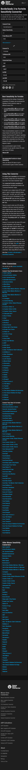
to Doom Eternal (6, 325)
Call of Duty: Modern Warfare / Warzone (12, 565)
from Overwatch (6, 496)
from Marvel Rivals (7, 494)
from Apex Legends (7, 404)
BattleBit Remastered (8, 554)
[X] (10, 88)
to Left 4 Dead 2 (6, 359)
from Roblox (5, 510)
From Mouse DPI (7, 36)
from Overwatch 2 (7, 499)
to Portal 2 (5, 372)
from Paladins (6, 501)
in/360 (4, 72)
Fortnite (4, 608)
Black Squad (5, 560)
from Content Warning (8, 436)
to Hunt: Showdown (7, 354)
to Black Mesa (6, 284)
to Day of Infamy (6, 316)
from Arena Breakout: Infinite (10, 407)
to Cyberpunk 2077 (7, 313)
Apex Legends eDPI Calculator (8, 728)
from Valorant (6, 530)
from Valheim (5, 528)
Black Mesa (5, 558)
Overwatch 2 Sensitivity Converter (6, 714)
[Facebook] (7, 88)
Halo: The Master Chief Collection (11, 621)
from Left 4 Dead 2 (7, 492)
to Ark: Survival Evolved (8, 277)
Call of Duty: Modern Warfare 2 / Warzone (13, 567)
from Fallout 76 (6, 467)
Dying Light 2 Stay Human (9, 599)
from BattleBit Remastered (9, 411)
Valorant (4, 669)
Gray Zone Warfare (7, 612)
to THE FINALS (6, 383)
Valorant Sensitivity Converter (8, 718)
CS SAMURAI (4, 753)
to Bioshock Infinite (7, 282)
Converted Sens (7, 60)
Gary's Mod (5, 610)
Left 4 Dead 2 (5, 630)
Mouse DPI (6, 152)
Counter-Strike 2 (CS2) (8, 581)
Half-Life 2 (5, 617)
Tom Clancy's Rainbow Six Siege (10, 664)
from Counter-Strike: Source (10, 447)
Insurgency (5, 628)
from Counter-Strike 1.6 (8, 442)
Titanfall (4, 658)
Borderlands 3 (6, 563)
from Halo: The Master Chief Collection (13, 483)
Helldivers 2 (5, 624)
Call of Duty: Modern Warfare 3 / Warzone (13, 569)
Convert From (6, 24)
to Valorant (5, 397)
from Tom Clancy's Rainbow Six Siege (12, 526)
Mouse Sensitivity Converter (7, 697)
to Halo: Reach (6, 347)
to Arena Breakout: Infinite (9, 275)
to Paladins (5, 368)
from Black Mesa (6, 416)
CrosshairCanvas (5, 751)
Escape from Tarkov (7, 601)
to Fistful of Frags (7, 334)
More (23, 3)
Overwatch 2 (5, 637)
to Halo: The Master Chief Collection (12, 350)
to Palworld (5, 370)
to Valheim (5, 395)
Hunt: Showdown (6, 626)
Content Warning (6, 574)
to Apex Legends (6, 273)
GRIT (3, 615)
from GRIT (5, 476)
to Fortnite (5, 336)
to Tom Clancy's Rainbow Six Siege (11, 393)
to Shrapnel (5, 379)
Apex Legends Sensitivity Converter (7, 701)
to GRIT (4, 343)
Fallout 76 (5, 603)
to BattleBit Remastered (8, 279)
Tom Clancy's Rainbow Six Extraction (12, 662)
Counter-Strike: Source (8, 583)
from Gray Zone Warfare (8, 474)
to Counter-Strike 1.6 (8, 307)
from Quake (5, 508)
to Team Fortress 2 (7, 381)
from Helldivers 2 (7, 485)
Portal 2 (4, 644)
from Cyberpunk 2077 (8, 449)
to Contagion (5, 298)
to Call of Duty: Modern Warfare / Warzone (13, 288)
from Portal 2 (5, 505)
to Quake (4, 374)
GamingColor (4, 756)
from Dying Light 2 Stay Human (10, 462)
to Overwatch (6, 363)
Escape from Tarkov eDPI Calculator (7, 734)
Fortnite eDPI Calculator (7, 738)
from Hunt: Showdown (8, 487)
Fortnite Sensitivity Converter (8, 711)
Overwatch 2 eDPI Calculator (8, 740)
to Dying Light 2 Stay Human (9, 327)
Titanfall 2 (5, 660)
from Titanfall (6, 519)
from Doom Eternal (7, 460)
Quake (4, 646)
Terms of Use (4, 761)
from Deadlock (6, 456)
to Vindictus (5, 399)
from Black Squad (7, 418)
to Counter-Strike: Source (9, 311)
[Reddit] (3, 88)
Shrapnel (4, 651)
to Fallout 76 (5, 331)
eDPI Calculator (4, 725)
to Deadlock (5, 320)
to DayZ (4, 318)
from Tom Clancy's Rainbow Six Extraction (13, 523)
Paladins (4, 640)
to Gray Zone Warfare (8, 340)
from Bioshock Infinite (8, 413)
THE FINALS (5, 655)
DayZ (3, 590)
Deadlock (4, 592)
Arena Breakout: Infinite (8, 549)
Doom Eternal (6, 597)
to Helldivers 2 (6, 352)
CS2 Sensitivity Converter (7, 704)
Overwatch (5, 635)
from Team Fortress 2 (8, 514)
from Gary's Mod (6, 471)
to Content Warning (7, 300)
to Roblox (4, 377)
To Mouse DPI (6, 54)
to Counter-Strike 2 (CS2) (9, 309)
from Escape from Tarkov (9, 465)
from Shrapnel (6, 512)
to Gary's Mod (6, 338)
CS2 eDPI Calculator (6, 731)
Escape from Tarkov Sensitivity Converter (8, 707)
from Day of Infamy (7, 451)
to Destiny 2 (5, 322)
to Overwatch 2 (6, 365)
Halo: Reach (5, 619)
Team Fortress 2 (6, 653)
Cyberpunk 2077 (6, 585)
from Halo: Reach (7, 480)
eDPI (4, 66)
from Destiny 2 (6, 458)
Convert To (6, 48)
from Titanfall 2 (6, 521)
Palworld (4, 642)
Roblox (4, 649)
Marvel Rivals (5, 633)
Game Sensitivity (7, 30)
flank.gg (3, 759)
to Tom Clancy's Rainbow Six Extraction (12, 390)
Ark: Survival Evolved (7, 551)
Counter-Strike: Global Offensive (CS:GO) (13, 576)
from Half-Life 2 (6, 478)
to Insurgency (6, 356)
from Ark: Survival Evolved (9, 409)
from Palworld (6, 503)
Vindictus (4, 671)
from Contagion (6, 434)
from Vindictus (6, 533)
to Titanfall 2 (5, 388)
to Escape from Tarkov (8, 329)
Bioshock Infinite (6, 556)
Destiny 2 (4, 594)
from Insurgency (6, 490)
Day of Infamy (6, 587)
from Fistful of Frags (8, 469)
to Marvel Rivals (6, 361)
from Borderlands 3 (7, 420)
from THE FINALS (7, 517)
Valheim (4, 667)
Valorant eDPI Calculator (7, 743)
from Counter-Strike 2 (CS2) (10, 444)
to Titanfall (5, 386)
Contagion (5, 572)
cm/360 (5, 78)
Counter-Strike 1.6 (7, 578)
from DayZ (5, 453)
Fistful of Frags (6, 606)
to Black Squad (6, 286)
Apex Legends (6, 547)
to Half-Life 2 (6, 345)
